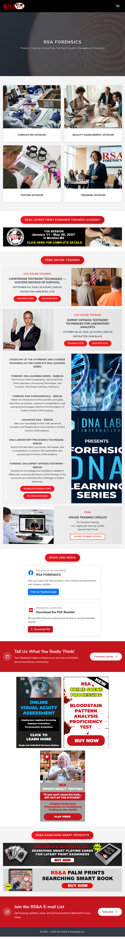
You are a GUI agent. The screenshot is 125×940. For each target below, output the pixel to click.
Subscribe (107, 912)
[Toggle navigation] (118, 6)
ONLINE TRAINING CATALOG (88, 536)
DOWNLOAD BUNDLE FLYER (37, 488)
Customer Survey (103, 656)
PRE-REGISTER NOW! (37, 496)
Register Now (49, 298)
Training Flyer (25, 298)
